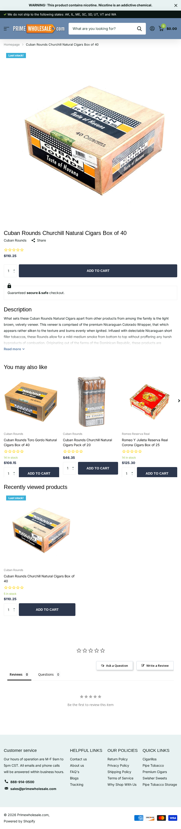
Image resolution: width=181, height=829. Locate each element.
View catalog (6, 29)
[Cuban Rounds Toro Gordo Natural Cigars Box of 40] (31, 400)
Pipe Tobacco (153, 765)
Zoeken (139, 29)
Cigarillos (149, 759)
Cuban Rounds (15, 240)
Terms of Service (120, 778)
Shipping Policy (119, 772)
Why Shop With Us (121, 784)
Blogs (74, 778)
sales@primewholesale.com (33, 789)
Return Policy (117, 759)
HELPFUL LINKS (86, 750)
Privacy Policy (118, 765)
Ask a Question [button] (117, 665)
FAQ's (74, 772)
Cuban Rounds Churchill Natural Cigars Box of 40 (39, 578)
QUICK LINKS (156, 750)
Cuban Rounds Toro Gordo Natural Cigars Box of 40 (30, 442)
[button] (15, 266)
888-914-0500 (22, 782)
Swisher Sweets (155, 778)
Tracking (76, 784)
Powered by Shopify (19, 821)
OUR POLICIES (122, 750)
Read (12, 349)
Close (176, 5)
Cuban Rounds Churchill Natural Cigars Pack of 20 (87, 442)
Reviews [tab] (16, 674)
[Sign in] (152, 28)
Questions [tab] (46, 674)
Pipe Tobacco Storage (160, 784)
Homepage (12, 44)
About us (77, 765)
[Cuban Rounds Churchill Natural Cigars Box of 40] (39, 529)
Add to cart (98, 271)
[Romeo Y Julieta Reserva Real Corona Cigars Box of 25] (149, 400)
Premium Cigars (155, 772)
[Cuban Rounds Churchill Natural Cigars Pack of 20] (90, 400)
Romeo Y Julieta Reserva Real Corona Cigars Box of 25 (145, 442)
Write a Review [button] (157, 665)
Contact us (78, 759)
